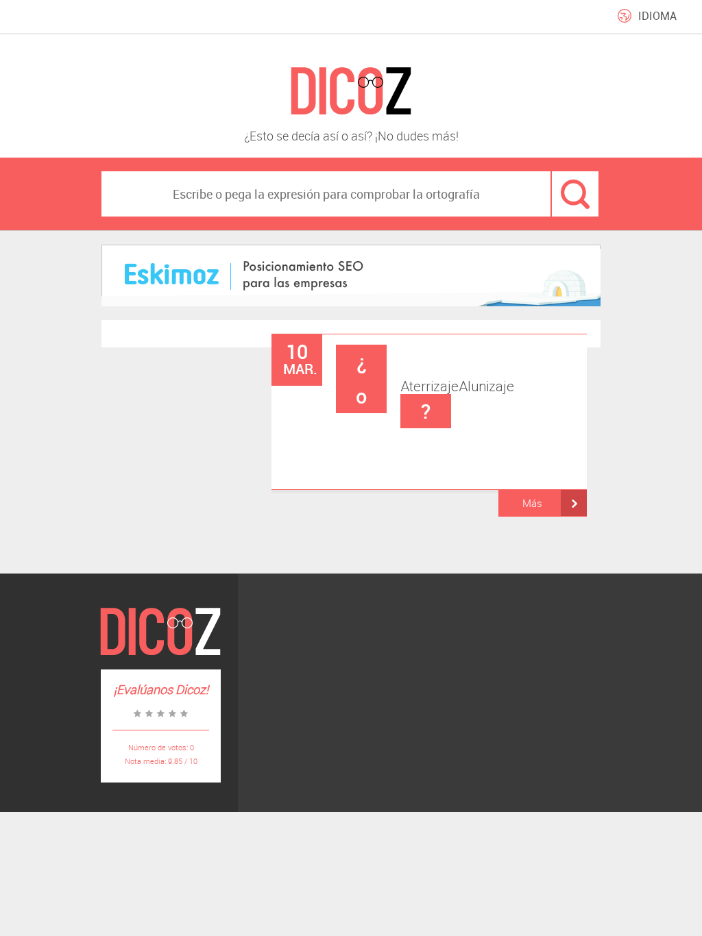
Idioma (657, 15)
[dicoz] (351, 91)
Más (532, 503)
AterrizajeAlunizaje (435, 386)
